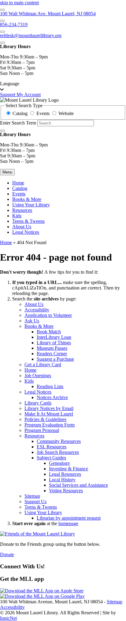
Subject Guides (51, 457)
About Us (21, 226)
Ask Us (31, 320)
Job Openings (37, 375)
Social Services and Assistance (78, 485)
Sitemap (32, 496)
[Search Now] (2, 131)
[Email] (2, 32)
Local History (62, 479)
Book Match (49, 331)
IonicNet (8, 618)
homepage (68, 523)
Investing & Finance (68, 468)
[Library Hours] (2, 43)
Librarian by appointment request (69, 518)
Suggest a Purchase (55, 359)
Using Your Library (31, 204)
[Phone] (2, 21)
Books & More (26, 199)
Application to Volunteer (48, 315)
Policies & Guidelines (45, 419)
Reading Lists (50, 386)
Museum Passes (52, 348)
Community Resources (59, 441)
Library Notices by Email (48, 408)
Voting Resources (66, 490)
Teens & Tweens (28, 221)
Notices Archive (52, 397)
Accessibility (36, 309)
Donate (7, 554)
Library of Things (54, 342)
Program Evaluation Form (49, 424)
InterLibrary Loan (54, 337)
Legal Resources (65, 474)
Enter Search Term (18, 122)
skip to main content (19, 2)
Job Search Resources (58, 452)
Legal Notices (25, 232)
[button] (63, 86)
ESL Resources (51, 446)
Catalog (19, 188)
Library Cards (37, 402)
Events (18, 193)
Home (6, 242)
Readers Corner (52, 353)
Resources (22, 210)
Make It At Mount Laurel (48, 413)
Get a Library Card (42, 364)
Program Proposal (41, 430)
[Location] (2, 10)
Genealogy (59, 463)
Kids (16, 215)
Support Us (35, 501)
